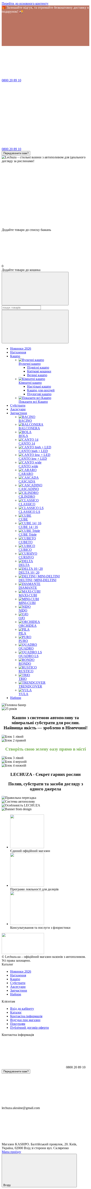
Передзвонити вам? (16, 153)
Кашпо (15, 356)
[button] (45, 29)
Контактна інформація (26, 1016)
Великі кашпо (37, 375)
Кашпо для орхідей (41, 390)
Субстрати (17, 405)
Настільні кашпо (39, 386)
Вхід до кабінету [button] (22, 1008)
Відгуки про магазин (25, 1020)
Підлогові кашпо (39, 394)
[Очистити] (35, 326)
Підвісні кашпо (38, 367)
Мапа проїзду (11, 1152)
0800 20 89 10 (11, 80)
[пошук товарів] (35, 288)
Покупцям (17, 1024)
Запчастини (18, 413)
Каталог (16, 1012)
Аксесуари (18, 409)
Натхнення (18, 352)
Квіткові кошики (39, 371)
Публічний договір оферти (29, 1027)
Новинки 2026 (20, 348)
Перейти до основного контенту (25, 3)
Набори (15, 698)
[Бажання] (45, 211)
